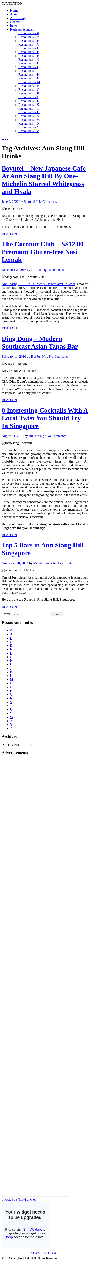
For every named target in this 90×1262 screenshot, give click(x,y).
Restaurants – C (28, 44)
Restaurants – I (28, 67)
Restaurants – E (28, 52)
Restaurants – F (28, 55)
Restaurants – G (29, 59)
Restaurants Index (22, 29)
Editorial (29, 201)
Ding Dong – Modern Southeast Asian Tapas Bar (40, 342)
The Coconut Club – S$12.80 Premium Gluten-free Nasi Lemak (43, 251)
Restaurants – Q (29, 97)
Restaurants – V (29, 116)
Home (14, 10)
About (14, 14)
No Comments (47, 201)
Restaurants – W (29, 119)
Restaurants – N (29, 86)
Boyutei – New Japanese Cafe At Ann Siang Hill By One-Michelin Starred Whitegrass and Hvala (44, 179)
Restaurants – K (29, 74)
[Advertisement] (18, 822)
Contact (15, 22)
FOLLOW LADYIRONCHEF (45, 1252)
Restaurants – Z (28, 131)
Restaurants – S (28, 104)
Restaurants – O (29, 89)
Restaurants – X (29, 123)
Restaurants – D (29, 48)
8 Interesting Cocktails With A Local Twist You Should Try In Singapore (45, 418)
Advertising (18, 18)
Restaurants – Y (28, 127)
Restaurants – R (28, 101)
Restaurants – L (28, 78)
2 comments (57, 270)
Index (14, 25)
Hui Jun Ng (39, 270)
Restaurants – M (29, 82)
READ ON (9, 234)
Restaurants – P (28, 93)
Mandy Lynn (41, 563)
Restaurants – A (28, 37)
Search (6, 614)
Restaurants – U (29, 112)
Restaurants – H (29, 63)
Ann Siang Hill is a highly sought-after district (38, 284)
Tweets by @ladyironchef (19, 1199)
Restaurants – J (28, 71)
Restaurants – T (28, 108)
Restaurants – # (28, 33)
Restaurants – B (28, 40)
